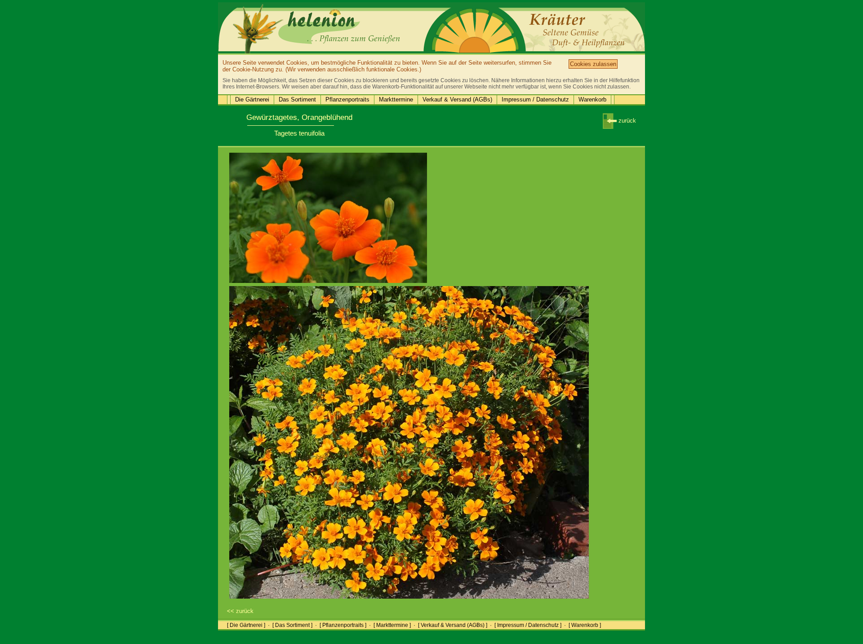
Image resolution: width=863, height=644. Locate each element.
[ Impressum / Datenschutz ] (527, 625)
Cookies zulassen (593, 64)
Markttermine (396, 99)
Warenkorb (592, 99)
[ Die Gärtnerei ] (246, 625)
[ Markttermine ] (392, 625)
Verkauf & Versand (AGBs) (457, 99)
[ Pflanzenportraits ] (343, 625)
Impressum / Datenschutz (535, 99)
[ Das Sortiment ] (292, 625)
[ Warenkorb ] (585, 625)
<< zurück (240, 611)
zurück (626, 120)
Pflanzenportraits (347, 99)
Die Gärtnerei (252, 99)
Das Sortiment (297, 99)
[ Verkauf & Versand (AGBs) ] (452, 625)
